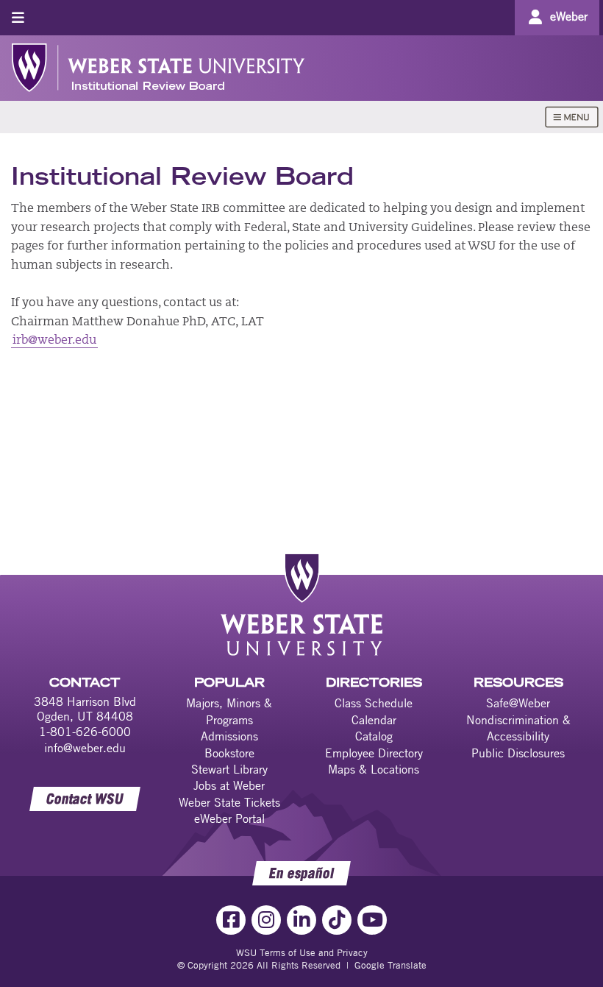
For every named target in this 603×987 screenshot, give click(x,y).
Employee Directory (374, 753)
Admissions (229, 736)
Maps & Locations (373, 769)
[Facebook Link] (231, 920)
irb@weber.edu (54, 341)
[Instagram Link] (266, 920)
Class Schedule (374, 703)
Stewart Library (229, 769)
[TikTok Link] (337, 920)
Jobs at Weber (229, 785)
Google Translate (390, 965)
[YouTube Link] (372, 920)
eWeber (569, 16)
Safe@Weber (518, 703)
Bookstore (229, 753)
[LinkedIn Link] (301, 920)
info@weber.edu (85, 747)
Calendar (374, 719)
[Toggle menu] (18, 17)
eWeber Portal (229, 818)
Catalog (374, 736)
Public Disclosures (518, 753)
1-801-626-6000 (85, 731)
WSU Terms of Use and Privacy (302, 952)
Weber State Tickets (229, 802)
